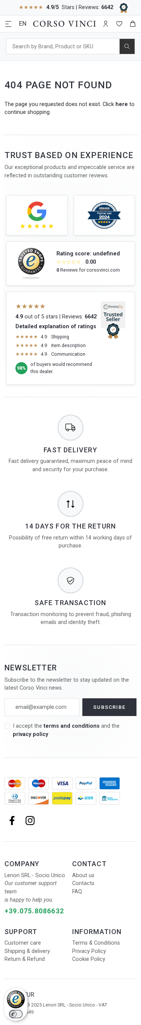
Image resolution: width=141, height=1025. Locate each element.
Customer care (23, 943)
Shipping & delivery (27, 951)
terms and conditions (72, 726)
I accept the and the (66, 730)
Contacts (83, 883)
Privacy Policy (89, 951)
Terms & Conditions (96, 943)
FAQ (77, 891)
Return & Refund (25, 959)
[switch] (16, 1014)
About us (83, 875)
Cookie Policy (88, 959)
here (121, 104)
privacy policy (30, 734)
